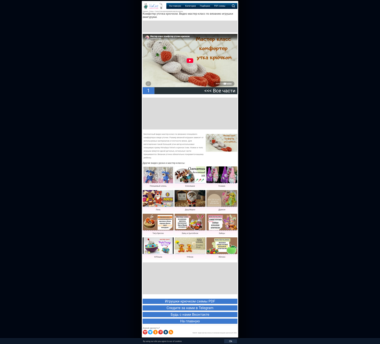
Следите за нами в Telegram (190, 308)
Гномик (221, 186)
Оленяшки (190, 186)
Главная (145, 11)
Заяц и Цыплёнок (190, 233)
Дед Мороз (190, 209)
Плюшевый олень (158, 186)
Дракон (221, 209)
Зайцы (222, 233)
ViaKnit (153, 6)
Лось (158, 209)
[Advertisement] (190, 26)
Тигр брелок (158, 233)
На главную (175, 6)
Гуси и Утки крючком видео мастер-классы (169, 11)
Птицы (151, 11)
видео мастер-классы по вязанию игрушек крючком (215, 333)
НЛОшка (158, 257)
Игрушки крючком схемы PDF (190, 301)
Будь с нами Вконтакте (190, 314)
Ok (230, 341)
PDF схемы (219, 6)
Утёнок (190, 257)
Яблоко (221, 257)
